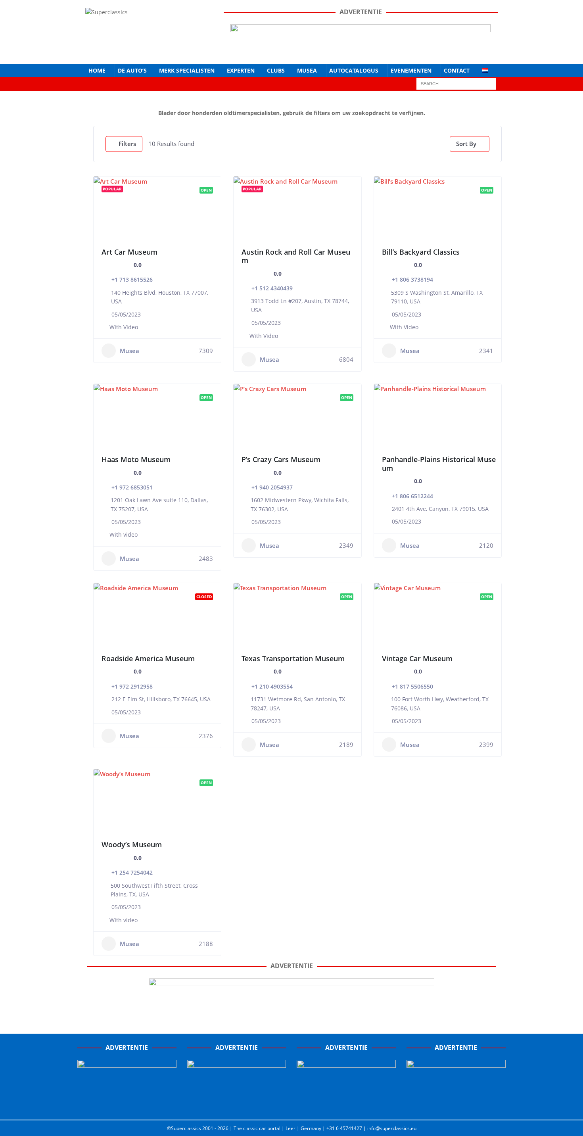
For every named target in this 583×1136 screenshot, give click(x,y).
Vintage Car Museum (417, 658)
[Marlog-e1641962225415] (360, 51)
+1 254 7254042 (132, 872)
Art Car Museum (129, 252)
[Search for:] (456, 83)
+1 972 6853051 (132, 487)
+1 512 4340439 (272, 288)
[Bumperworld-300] (126, 1105)
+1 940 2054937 (272, 487)
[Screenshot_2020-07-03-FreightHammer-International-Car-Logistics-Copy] (346, 1105)
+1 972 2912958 (132, 686)
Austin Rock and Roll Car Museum (296, 256)
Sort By (466, 144)
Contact (457, 70)
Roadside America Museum (148, 658)
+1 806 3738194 (412, 279)
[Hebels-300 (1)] (236, 1105)
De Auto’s (132, 70)
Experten (241, 70)
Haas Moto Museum (136, 459)
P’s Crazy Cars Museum (281, 459)
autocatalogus (353, 70)
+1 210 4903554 (272, 686)
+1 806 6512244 (412, 496)
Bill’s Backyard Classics (421, 252)
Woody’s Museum (132, 844)
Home (96, 70)
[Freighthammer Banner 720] (291, 1009)
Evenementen (411, 70)
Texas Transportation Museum (293, 658)
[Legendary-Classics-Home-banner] (456, 1105)
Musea (307, 70)
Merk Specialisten (187, 70)
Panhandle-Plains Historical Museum (439, 464)
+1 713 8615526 (132, 279)
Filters (127, 144)
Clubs (276, 70)
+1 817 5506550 (412, 686)
